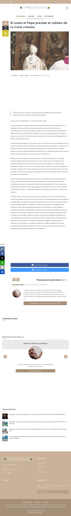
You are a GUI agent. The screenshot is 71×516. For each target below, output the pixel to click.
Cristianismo (48, 16)
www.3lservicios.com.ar (35, 512)
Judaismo (31, 16)
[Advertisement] (40, 95)
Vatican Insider (35, 75)
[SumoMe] (2, 272)
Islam (39, 16)
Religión (15, 75)
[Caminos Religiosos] (35, 8)
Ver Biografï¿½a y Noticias (35, 370)
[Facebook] (3, 2)
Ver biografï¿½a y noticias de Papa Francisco (45, 301)
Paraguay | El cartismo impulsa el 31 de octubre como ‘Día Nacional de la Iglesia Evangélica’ (37, 414)
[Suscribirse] (67, 491)
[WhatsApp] (2, 262)
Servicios (37, 502)
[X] (2, 258)
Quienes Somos (27, 502)
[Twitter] (7, 2)
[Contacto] (10, 2)
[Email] (2, 267)
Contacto (45, 502)
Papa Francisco (31, 285)
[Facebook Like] (2, 248)
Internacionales (24, 75)
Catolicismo (20, 16)
